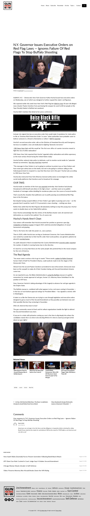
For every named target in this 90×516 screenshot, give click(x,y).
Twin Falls (25, 501)
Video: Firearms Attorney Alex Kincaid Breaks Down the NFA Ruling (26, 470)
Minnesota (34, 496)
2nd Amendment (23, 488)
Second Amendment (28, 90)
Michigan (30, 496)
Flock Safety (45, 491)
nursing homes (25, 239)
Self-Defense (71, 499)
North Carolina (56, 496)
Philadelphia (75, 496)
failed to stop (58, 103)
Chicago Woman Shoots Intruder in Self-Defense (20, 466)
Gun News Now (43, 510)
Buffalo (15, 387)
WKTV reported (55, 139)
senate (17, 501)
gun (66, 491)
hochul (25, 387)
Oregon (63, 496)
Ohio (61, 496)
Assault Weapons (42, 488)
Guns (28, 493)
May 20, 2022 (21, 423)
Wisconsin (53, 501)
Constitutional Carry (76, 488)
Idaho (39, 493)
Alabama (33, 488)
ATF (46, 488)
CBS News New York (21, 148)
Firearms (39, 491)
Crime (84, 488)
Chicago (66, 488)
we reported (43, 186)
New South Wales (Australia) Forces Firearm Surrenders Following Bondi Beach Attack (32, 456)
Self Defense (81, 498)
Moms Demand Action (44, 496)
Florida (49, 491)
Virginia (44, 501)
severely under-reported (67, 243)
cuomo (20, 387)
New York (31, 387)
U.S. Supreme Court (31, 501)
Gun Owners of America (21, 493)
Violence (41, 501)
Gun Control (72, 491)
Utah (38, 501)
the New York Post (35, 162)
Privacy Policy (58, 510)
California (55, 488)
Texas (20, 501)
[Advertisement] (45, 26)
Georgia (54, 491)
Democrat (18, 491)
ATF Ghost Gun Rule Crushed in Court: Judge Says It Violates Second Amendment (31, 461)
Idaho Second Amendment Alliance (49, 493)
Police (80, 496)
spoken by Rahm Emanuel (63, 258)
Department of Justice (25, 491)
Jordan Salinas (83, 493)
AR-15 (37, 488)
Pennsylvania (69, 496)
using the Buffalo (53, 275)
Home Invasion (34, 493)
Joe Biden (76, 493)
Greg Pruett (20, 90)
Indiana (71, 493)
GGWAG (58, 491)
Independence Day (66, 493)
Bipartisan (49, 488)
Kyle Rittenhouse (19, 496)
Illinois (60, 493)
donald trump (33, 491)
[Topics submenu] (74, 5)
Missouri (38, 496)
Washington (49, 501)
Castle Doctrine (61, 488)
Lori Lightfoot (25, 496)
